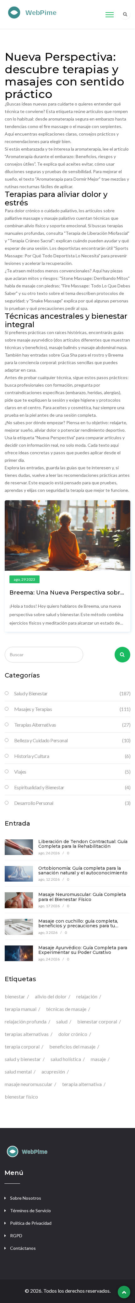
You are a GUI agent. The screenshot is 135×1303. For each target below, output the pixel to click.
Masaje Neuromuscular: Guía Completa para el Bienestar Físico (82, 897)
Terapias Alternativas (72, 725)
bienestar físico (21, 1097)
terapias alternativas (27, 1034)
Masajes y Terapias (72, 709)
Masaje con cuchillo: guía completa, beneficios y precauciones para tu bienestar (78, 926)
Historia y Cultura (72, 756)
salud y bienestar (23, 1059)
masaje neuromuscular (28, 1084)
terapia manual (20, 1009)
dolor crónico (72, 1034)
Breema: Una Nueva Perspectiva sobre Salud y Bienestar (66, 595)
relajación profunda (25, 1021)
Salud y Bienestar (72, 693)
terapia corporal (22, 1046)
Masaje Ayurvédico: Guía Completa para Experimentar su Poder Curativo (82, 950)
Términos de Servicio (30, 1210)
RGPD (16, 1235)
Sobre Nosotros (25, 1198)
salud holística (66, 1059)
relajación (86, 996)
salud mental (18, 1071)
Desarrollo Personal (72, 803)
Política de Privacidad (30, 1223)
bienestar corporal (97, 1021)
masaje (98, 1059)
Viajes (72, 772)
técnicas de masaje (66, 1009)
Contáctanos (23, 1248)
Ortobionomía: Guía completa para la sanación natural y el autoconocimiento (82, 870)
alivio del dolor (51, 996)
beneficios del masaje (72, 1046)
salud (62, 1021)
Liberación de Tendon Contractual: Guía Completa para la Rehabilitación (82, 844)
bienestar (15, 996)
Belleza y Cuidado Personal (72, 740)
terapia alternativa (82, 1084)
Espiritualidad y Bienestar (72, 787)
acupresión (53, 1071)
